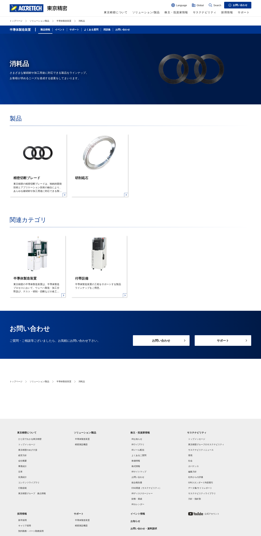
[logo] (38, 8)
